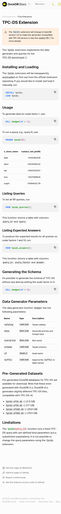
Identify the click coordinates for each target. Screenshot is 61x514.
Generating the (21, 272)
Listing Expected (21, 230)
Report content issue (16, 477)
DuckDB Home (9, 501)
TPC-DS (13, 57)
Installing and (20, 67)
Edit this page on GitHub (17, 472)
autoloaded (8, 77)
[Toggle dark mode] (53, 4)
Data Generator (24, 301)
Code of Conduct (27, 501)
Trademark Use (45, 501)
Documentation (9, 16)
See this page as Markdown (19, 468)
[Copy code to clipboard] (55, 92)
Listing (13, 193)
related (43, 38)
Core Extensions (25, 16)
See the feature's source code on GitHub (25, 482)
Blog (58, 501)
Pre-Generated (22, 373)
